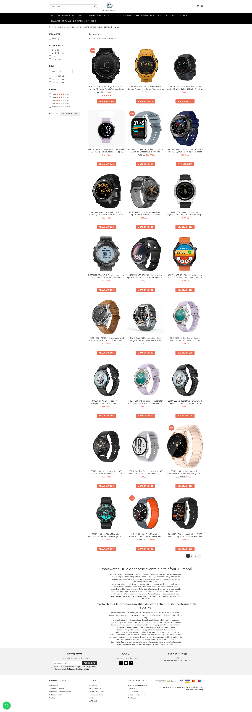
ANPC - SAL (93, 701)
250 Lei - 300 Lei (58, 82)
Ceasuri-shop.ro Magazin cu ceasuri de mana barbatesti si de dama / (80, 27)
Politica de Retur (95, 688)
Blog (93, 21)
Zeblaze (54, 59)
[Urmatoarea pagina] (199, 556)
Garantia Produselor (96, 691)
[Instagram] (131, 663)
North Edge (56, 53)
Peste (54, 94)
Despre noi (53, 685)
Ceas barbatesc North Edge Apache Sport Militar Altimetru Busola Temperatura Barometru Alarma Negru (106, 87)
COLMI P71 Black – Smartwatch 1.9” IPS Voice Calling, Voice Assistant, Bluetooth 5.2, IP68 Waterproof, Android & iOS (185, 535)
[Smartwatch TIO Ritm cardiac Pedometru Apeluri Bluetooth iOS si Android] (145, 128)
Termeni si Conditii (56, 688)
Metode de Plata (95, 685)
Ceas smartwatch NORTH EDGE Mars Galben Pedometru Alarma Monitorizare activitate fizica (145, 87)
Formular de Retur (96, 695)
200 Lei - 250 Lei (58, 79)
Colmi (54, 50)
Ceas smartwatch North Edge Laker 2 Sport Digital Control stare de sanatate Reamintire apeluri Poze (106, 213)
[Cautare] (95, 6)
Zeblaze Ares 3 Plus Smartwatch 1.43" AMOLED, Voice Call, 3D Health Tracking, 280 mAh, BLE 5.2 (185, 87)
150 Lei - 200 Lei (58, 76)
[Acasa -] (115, 6)
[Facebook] (121, 663)
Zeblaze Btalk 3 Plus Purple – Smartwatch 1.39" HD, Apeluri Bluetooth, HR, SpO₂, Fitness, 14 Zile (106, 150)
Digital (54, 39)
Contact (52, 698)
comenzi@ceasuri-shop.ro (179, 660)
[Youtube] (126, 663)
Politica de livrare (55, 695)
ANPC (91, 698)
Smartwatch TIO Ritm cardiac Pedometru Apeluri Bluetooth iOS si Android (146, 150)
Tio (53, 56)
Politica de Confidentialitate (78, 669)
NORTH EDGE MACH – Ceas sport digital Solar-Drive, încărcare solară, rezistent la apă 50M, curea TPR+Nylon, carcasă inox (106, 339)
